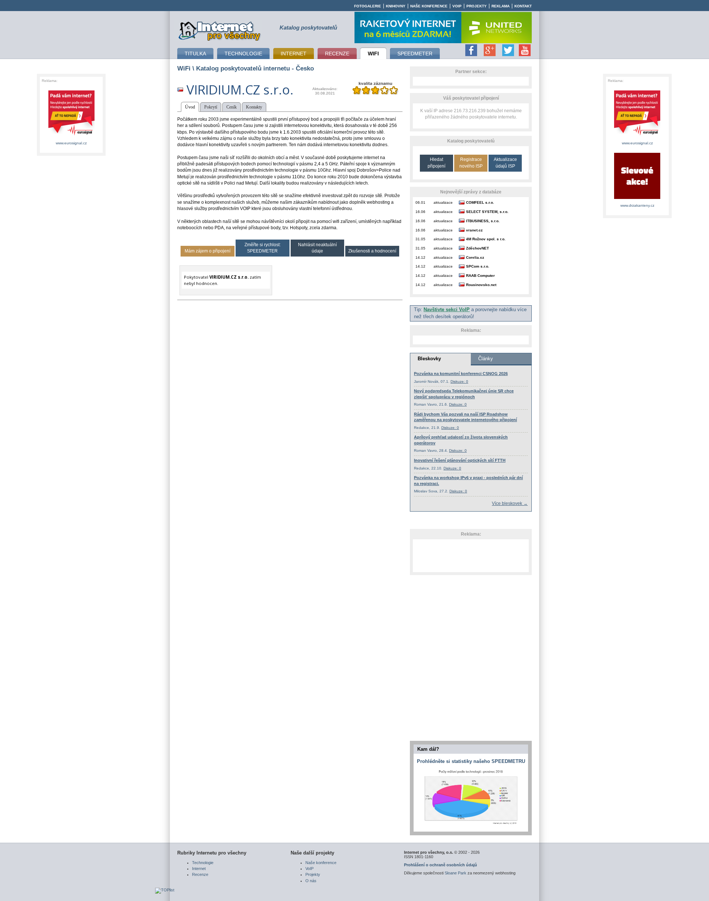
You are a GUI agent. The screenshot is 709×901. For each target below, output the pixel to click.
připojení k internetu (219, 30)
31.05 (420, 239)
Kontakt (523, 6)
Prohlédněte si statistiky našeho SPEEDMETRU (471, 761)
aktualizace (443, 202)
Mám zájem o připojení (207, 251)
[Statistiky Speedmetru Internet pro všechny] (471, 824)
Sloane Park (455, 873)
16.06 (420, 212)
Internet (199, 868)
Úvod (190, 107)
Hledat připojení (436, 162)
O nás (310, 880)
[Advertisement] (471, 555)
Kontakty (254, 107)
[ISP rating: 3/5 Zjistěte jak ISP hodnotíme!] (375, 93)
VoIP (457, 6)
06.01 (420, 202)
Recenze (200, 874)
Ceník (231, 107)
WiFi (184, 68)
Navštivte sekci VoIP (447, 309)
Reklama (500, 6)
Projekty (476, 6)
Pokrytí (210, 107)
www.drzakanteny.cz (637, 205)
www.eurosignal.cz (71, 143)
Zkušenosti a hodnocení (372, 251)
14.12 (420, 257)
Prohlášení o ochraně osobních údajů (440, 865)
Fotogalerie (367, 6)
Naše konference (429, 6)
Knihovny (395, 6)
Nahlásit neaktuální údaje (317, 248)
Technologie (202, 862)
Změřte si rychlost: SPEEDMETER (262, 248)
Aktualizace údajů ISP (505, 162)
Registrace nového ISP (471, 162)
